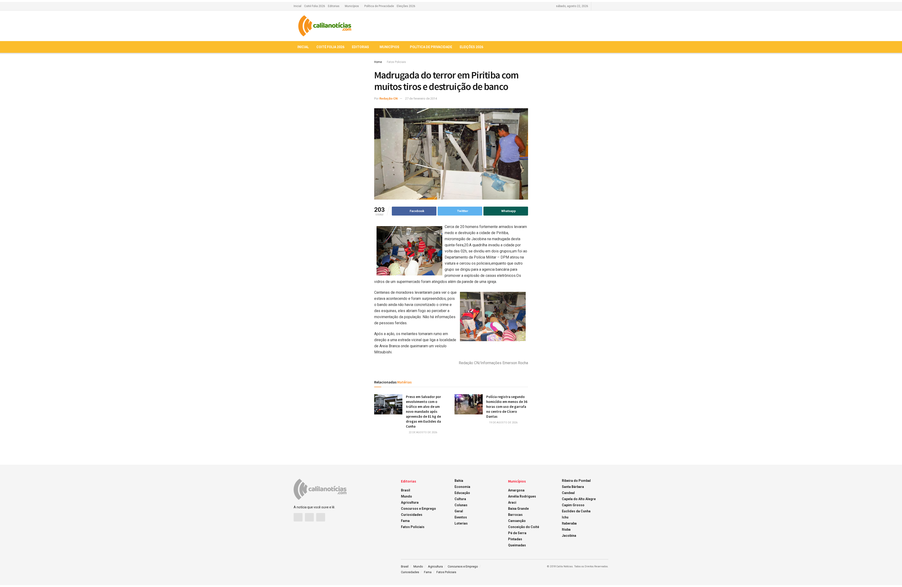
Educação (462, 493)
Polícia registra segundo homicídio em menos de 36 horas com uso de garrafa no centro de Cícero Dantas (506, 406)
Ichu (565, 517)
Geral (459, 511)
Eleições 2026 (406, 6)
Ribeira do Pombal (576, 481)
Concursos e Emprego (418, 508)
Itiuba (566, 529)
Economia (462, 487)
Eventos (461, 517)
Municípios (352, 6)
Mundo (406, 496)
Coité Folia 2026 (314, 6)
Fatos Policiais (396, 62)
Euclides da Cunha (576, 511)
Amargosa (516, 490)
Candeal (568, 493)
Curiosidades (411, 515)
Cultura (460, 499)
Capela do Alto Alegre (579, 499)
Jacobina (569, 535)
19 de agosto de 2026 (502, 422)
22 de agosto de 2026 (422, 432)
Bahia (459, 481)
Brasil (405, 490)
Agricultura (410, 502)
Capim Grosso (573, 505)
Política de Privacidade (379, 6)
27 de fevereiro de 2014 (421, 98)
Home (378, 62)
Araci (512, 502)
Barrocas (515, 515)
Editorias (333, 6)
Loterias (461, 523)
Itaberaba (569, 523)
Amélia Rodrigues (522, 496)
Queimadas (517, 545)
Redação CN (388, 98)
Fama (405, 521)
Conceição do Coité (523, 527)
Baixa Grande (518, 508)
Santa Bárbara (573, 487)
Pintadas (515, 539)
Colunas (461, 505)
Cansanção (517, 521)
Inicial (297, 6)
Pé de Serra (517, 533)
